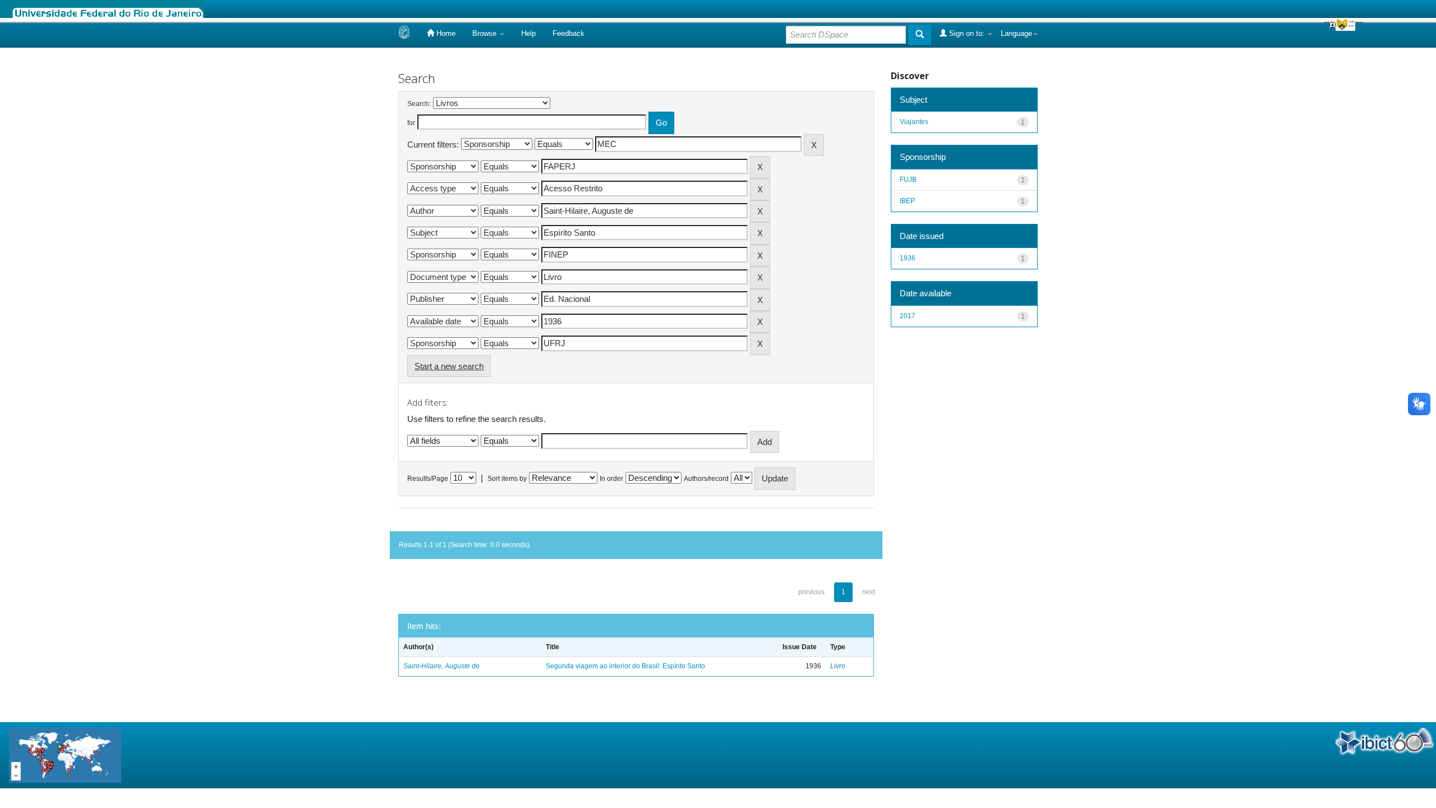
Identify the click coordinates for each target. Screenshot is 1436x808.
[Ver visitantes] (65, 754)
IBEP (907, 201)
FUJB (908, 179)
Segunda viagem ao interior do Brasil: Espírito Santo (625, 666)
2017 (907, 316)
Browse (485, 33)
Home (444, 33)
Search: (419, 104)
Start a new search (449, 366)
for (411, 123)
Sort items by (507, 479)
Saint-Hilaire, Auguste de (441, 666)
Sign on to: (967, 33)
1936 (907, 258)
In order (611, 479)
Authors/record (706, 479)
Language (1016, 33)
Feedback (568, 33)
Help (528, 33)
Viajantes (914, 122)
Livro (837, 666)
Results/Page (427, 479)
